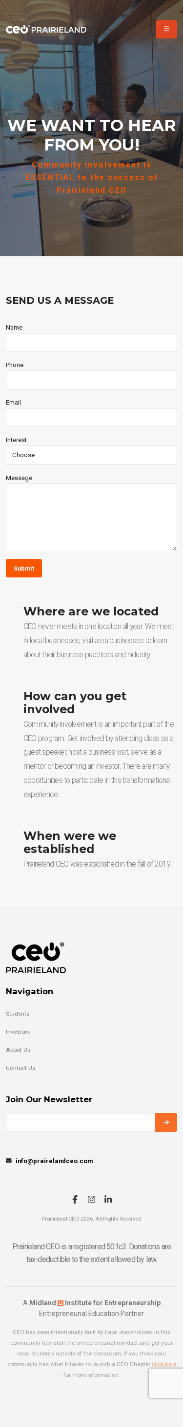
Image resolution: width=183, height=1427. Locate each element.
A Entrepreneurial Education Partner (92, 1308)
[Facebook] (75, 1200)
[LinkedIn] (108, 1200)
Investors (18, 1031)
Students (17, 1013)
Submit (24, 568)
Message (19, 478)
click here (164, 1364)
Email (13, 402)
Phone (14, 365)
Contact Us (20, 1067)
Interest (16, 440)
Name (14, 327)
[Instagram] (91, 1200)
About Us (18, 1049)
